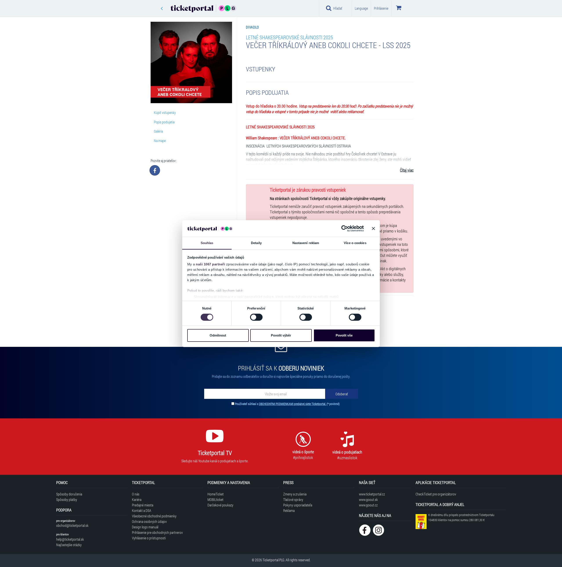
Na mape (160, 140)
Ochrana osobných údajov (149, 521)
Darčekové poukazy (220, 505)
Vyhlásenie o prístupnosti (149, 538)
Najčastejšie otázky (69, 544)
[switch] (256, 317)
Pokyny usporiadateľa (297, 505)
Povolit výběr (281, 335)
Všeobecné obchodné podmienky (154, 516)
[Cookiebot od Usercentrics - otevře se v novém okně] (344, 228)
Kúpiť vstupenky (165, 112)
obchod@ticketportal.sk (72, 525)
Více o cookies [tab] (355, 243)
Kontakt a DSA (141, 510)
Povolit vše (344, 335)
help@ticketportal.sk (70, 539)
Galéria (158, 131)
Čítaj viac (407, 170)
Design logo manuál (145, 527)
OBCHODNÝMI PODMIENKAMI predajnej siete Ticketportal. (293, 404)
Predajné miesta (142, 505)
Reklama (289, 510)
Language (361, 8)
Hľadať (337, 8)
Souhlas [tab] (207, 243)
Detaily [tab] (256, 243)
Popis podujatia (164, 122)
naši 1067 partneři (210, 264)
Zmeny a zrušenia (294, 494)
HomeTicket (215, 494)
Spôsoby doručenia (69, 494)
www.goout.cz (368, 505)
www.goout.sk (368, 499)
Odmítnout (218, 335)
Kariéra (136, 499)
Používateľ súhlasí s (287, 404)
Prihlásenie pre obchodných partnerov (157, 532)
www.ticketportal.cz (372, 494)
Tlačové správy (293, 499)
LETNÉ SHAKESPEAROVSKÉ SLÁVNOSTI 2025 (289, 37)
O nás (135, 494)
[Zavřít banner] (373, 228)
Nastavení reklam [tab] (305, 243)
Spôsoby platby (66, 499)
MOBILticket (215, 499)
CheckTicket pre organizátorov (436, 494)
